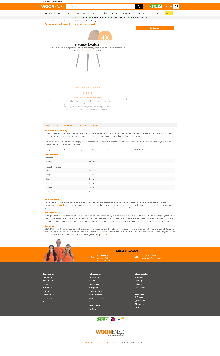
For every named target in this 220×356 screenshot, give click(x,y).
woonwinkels (60, 205)
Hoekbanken (47, 277)
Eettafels (46, 291)
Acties (168, 13)
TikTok (139, 308)
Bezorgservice (82, 125)
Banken (68, 13)
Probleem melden (95, 295)
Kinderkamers (142, 13)
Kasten (114, 13)
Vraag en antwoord (96, 284)
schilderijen (87, 150)
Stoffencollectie (94, 305)
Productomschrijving (52, 125)
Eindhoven (138, 284)
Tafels (104, 13)
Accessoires (157, 13)
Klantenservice (94, 277)
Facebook (140, 297)
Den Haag (138, 280)
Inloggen (92, 280)
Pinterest (140, 304)
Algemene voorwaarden (86, 342)
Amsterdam (139, 277)
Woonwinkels (142, 274)
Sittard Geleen (140, 288)
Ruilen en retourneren (97, 298)
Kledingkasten (81, 13)
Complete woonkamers (52, 13)
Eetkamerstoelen (49, 295)
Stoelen (94, 13)
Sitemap (106, 342)
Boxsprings (47, 284)
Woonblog (115, 342)
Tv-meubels (47, 288)
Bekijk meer (155, 28)
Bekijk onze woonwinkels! (54, 1)
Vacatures (92, 309)
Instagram (141, 300)
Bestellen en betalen (96, 291)
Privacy (99, 342)
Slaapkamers (127, 13)
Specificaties (68, 125)
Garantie (94, 125)
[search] (139, 6)
